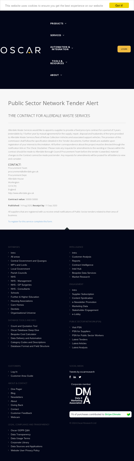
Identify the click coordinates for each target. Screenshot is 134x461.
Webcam (15, 417)
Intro (13, 252)
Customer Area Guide (22, 376)
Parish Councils (19, 273)
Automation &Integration (60, 48)
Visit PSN (77, 327)
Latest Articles (79, 343)
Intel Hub (76, 268)
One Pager (16, 389)
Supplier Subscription (83, 294)
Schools (15, 292)
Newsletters (17, 397)
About (54, 75)
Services (55, 35)
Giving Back (17, 405)
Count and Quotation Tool (24, 326)
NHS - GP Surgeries (21, 284)
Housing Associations (22, 301)
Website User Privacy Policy (25, 450)
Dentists (15, 309)
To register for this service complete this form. (30, 221)
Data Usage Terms (20, 438)
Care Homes (17, 305)
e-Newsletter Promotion (84, 302)
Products (56, 23)
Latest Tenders (79, 339)
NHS (13, 276)
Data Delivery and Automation (26, 338)
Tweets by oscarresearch (82, 371)
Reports (76, 260)
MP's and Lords (19, 265)
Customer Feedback (21, 413)
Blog (13, 393)
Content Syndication (82, 298)
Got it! (119, 5)
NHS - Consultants (20, 289)
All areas (15, 256)
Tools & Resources (57, 62)
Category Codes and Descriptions (28, 342)
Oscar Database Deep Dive (25, 330)
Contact (15, 409)
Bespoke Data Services (84, 273)
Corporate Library (20, 442)
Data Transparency (21, 434)
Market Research (81, 276)
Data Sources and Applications (26, 446)
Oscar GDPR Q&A (20, 430)
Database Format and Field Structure (30, 346)
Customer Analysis (81, 256)
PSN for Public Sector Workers (88, 335)
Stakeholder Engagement (85, 310)
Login (124, 49)
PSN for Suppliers (81, 331)
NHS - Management (21, 281)
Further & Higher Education (25, 297)
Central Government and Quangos (29, 260)
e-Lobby (76, 314)
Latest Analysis (79, 347)
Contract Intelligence (82, 265)
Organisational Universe (23, 313)
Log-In (14, 371)
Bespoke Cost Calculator (23, 334)
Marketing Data (80, 306)
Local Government (20, 268)
